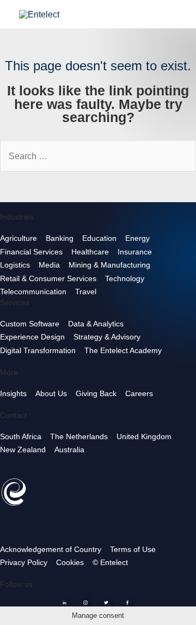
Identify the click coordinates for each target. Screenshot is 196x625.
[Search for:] (98, 156)
